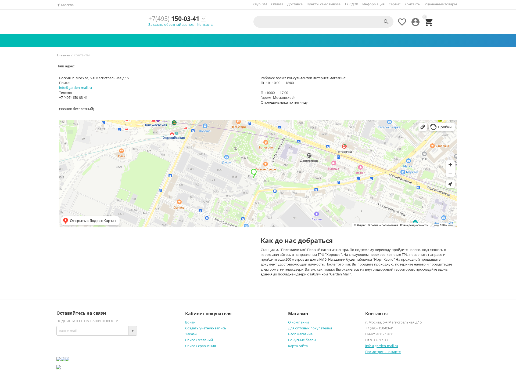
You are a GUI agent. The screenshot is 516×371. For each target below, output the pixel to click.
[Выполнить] (132, 330)
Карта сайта (298, 345)
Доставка (295, 4)
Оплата (277, 4)
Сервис (394, 4)
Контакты (412, 4)
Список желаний (199, 339)
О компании (298, 322)
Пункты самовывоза (324, 4)
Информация (373, 4)
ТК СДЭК (351, 4)
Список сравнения (200, 345)
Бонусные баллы (302, 339)
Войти (190, 322)
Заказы (191, 334)
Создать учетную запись (205, 328)
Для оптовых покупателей (310, 328)
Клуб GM (260, 4)
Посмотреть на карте (383, 351)
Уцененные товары (441, 4)
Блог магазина (300, 334)
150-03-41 (173, 18)
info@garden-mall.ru (75, 87)
